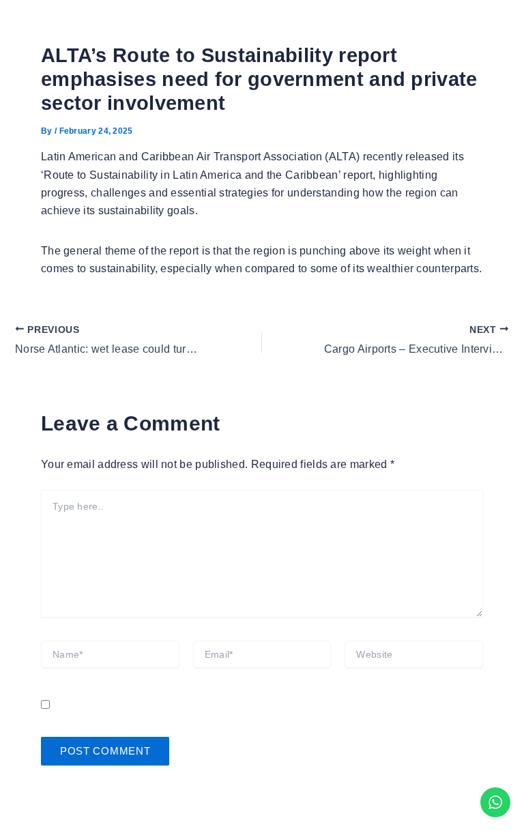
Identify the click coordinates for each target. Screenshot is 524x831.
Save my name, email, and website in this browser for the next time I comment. (255, 705)
